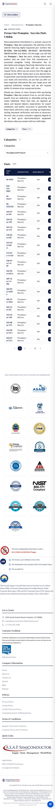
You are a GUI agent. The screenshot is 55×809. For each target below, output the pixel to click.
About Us (5, 674)
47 (35, 348)
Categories (11, 129)
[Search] (45, 4)
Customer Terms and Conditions (15, 730)
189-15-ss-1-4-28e (9, 281)
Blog (4, 685)
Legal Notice (7, 760)
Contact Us (6, 677)
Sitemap (5, 689)
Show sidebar (12, 15)
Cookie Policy (7, 705)
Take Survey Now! (9, 657)
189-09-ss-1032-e (9, 291)
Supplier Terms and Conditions (14, 726)
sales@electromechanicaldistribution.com (21, 621)
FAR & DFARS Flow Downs (12, 764)
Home (6, 25)
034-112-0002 (8, 188)
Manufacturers (17, 25)
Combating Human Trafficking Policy (16, 713)
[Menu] (50, 4)
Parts (26, 129)
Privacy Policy (7, 702)
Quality (5, 681)
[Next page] (40, 348)
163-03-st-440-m (9, 245)
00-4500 (9, 179)
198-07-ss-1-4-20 (9, 263)
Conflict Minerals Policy (11, 709)
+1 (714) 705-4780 (12, 625)
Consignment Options (10, 768)
